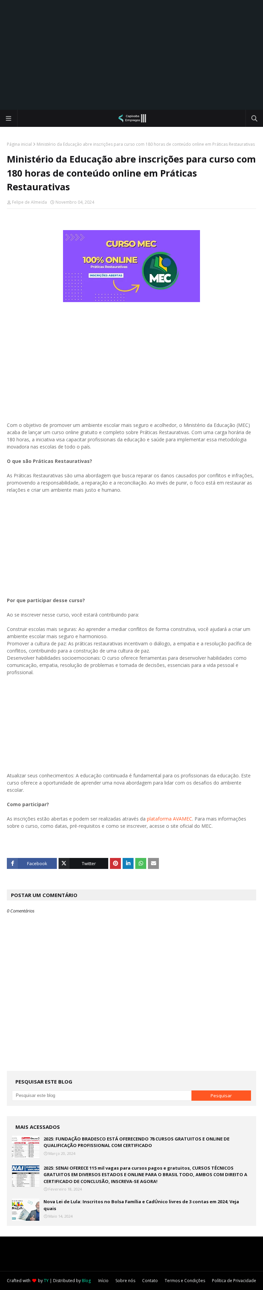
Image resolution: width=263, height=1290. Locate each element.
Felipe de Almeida (29, 202)
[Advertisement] (131, 55)
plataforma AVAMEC (169, 818)
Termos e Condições (185, 1280)
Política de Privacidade (234, 1280)
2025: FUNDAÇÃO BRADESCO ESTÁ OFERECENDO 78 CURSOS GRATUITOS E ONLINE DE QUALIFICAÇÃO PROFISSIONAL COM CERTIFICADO (136, 1142)
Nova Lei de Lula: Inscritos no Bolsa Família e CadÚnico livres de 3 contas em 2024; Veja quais (141, 1204)
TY (46, 1280)
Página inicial (19, 144)
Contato (150, 1280)
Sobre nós (125, 1280)
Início (103, 1280)
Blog (86, 1280)
